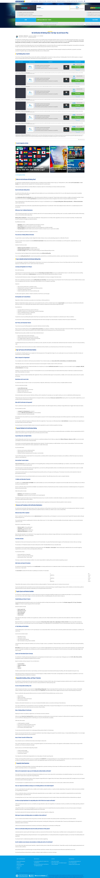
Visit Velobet (77, 93)
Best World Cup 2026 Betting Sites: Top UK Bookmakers (74, 169)
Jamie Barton (25, 37)
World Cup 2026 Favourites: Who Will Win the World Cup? (31, 168)
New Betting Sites (51, 1)
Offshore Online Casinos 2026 (74, 864)
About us (18, 867)
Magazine (80, 1)
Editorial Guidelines (20, 864)
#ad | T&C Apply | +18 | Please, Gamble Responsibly (50, 22)
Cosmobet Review (40, 8)
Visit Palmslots (78, 117)
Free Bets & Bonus (61, 1)
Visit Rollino (77, 129)
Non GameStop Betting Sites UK (75, 861)
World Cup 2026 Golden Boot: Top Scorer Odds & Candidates (75, 156)
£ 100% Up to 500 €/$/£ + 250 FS (44, 20)
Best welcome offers (55, 861)
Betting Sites (34, 1)
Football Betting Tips (71, 1)
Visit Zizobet (77, 105)
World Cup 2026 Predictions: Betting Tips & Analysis (58, 169)
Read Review (30, 68)
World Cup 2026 (42, 1)
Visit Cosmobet (78, 67)
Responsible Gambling (21, 861)
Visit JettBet (77, 81)
